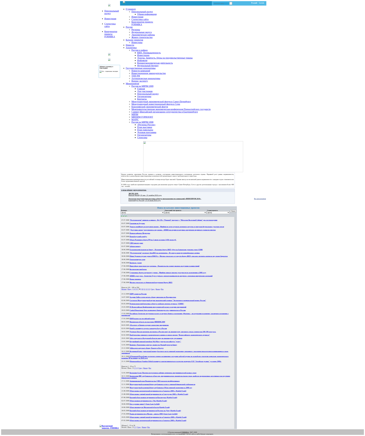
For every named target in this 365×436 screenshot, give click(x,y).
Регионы (135, 29)
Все (162, 289)
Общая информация (147, 14)
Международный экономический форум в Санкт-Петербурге (161, 101)
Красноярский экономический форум (149, 106)
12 (147, 289)
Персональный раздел (142, 11)
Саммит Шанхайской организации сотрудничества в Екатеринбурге (164, 112)
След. (153, 289)
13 (149, 289)
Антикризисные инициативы (145, 78)
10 (142, 289)
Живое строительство (142, 37)
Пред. (130, 289)
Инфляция (142, 60)
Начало (123, 289)
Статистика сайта (140, 19)
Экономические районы (143, 35)
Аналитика (131, 47)
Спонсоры (142, 137)
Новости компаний (140, 71)
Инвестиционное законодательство (148, 73)
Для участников (145, 91)
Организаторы (144, 96)
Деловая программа (146, 132)
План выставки (144, 127)
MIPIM (134, 114)
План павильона (145, 130)
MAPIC (135, 119)
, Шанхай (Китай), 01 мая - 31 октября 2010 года (145, 194)
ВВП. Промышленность (149, 53)
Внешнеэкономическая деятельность (155, 63)
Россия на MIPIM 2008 (142, 122)
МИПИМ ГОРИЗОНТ (142, 117)
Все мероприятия (260, 199)
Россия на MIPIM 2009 (142, 86)
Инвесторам (110, 18)
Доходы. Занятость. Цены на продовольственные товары (165, 58)
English (261, 3)
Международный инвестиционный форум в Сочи (155, 104)
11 (145, 289)
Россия (129, 27)
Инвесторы (136, 42)
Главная (141, 88)
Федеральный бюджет (148, 65)
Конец (158, 289)
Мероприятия (132, 83)
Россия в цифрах (139, 50)
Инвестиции (143, 55)
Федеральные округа (141, 32)
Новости (130, 45)
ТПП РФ (135, 76)
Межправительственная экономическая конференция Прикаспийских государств (171, 109)
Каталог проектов (134, 40)
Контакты (142, 99)
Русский (254, 3)
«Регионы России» (146, 124)
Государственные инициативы (141, 68)
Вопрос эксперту (139, 81)
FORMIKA (185, 432)
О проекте (131, 9)
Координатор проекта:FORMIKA (110, 34)
